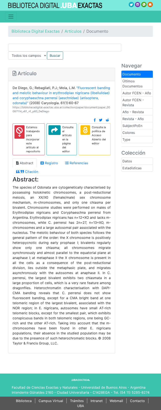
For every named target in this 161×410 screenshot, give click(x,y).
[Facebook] (94, 120)
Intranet (97, 401)
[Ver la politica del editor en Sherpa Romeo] (85, 130)
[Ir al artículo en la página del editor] (54, 130)
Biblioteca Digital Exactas (36, 31)
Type (126, 139)
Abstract (26, 163)
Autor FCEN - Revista (133, 102)
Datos (127, 161)
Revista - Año (133, 119)
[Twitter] (100, 120)
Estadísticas (132, 168)
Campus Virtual (51, 401)
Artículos (73, 31)
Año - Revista (133, 112)
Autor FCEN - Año (136, 93)
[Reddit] (107, 120)
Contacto (137, 401)
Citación (31, 171)
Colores (128, 133)
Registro (51, 163)
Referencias (78, 163)
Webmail (116, 401)
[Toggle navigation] (11, 16)
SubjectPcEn (132, 126)
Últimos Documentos (132, 83)
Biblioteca (24, 401)
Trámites (77, 401)
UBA (80, 406)
